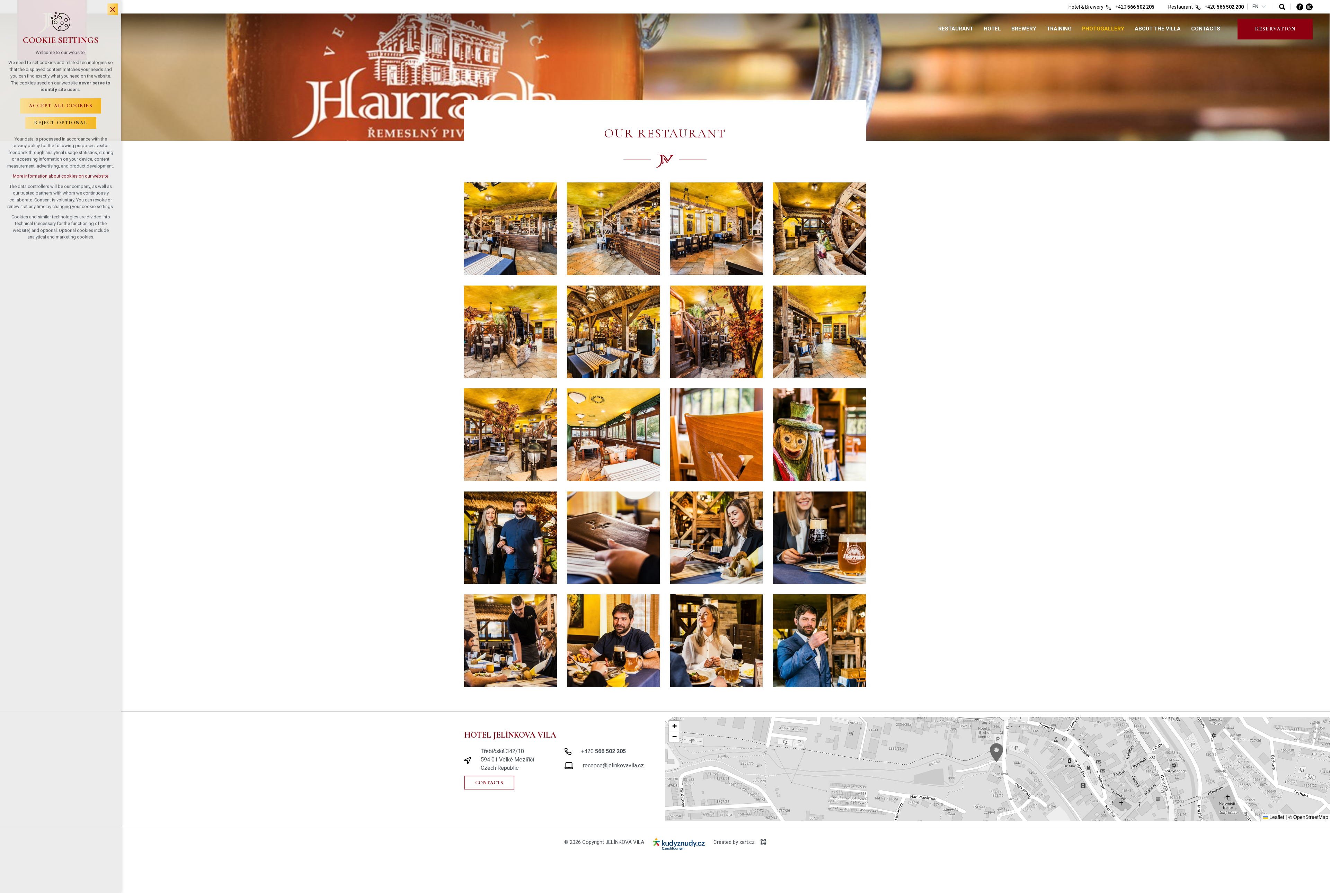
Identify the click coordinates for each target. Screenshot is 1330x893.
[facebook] (1299, 6)
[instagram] (1309, 6)
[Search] (1282, 6)
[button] (996, 752)
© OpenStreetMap (1308, 816)
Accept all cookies (60, 105)
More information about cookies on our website (60, 176)
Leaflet (1276, 816)
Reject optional (61, 122)
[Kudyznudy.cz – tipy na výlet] (679, 845)
